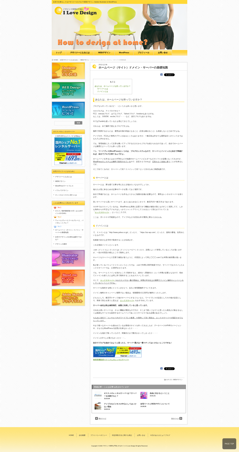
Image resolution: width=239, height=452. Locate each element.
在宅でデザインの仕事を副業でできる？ (68, 238)
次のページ (175, 418)
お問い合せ (163, 52)
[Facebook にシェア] (161, 75)
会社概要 (82, 435)
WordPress (124, 52)
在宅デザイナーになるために (69, 60)
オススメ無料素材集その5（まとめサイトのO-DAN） (69, 212)
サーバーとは (102, 89)
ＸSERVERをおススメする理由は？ (68, 136)
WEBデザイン (104, 52)
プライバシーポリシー (98, 435)
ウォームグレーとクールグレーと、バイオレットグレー (69, 221)
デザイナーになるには (80, 52)
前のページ (102, 418)
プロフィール (143, 52)
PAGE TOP (229, 444)
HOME (56, 60)
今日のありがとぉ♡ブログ (160, 435)
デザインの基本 (61, 244)
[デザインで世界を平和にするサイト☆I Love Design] (76, 14)
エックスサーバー (102, 212)
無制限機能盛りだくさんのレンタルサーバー (111, 360)
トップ (59, 52)
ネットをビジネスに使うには (66, 195)
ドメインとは (102, 91)
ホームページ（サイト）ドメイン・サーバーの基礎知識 (69, 231)
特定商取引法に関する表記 (122, 435)
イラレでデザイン (61, 190)
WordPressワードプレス (64, 186)
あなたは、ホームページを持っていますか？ (113, 86)
